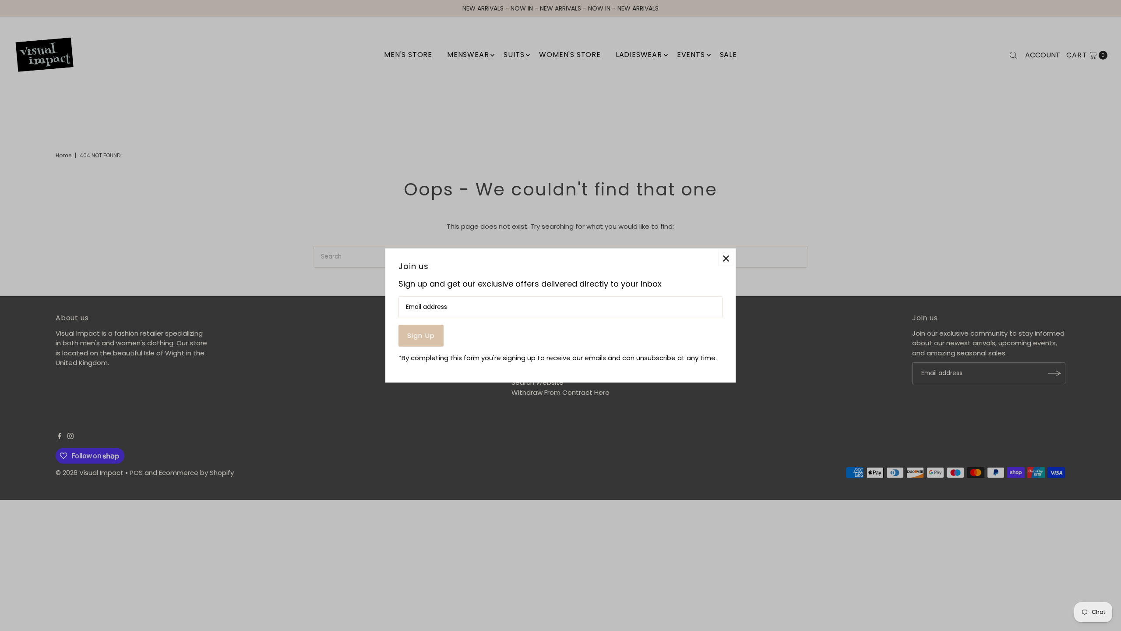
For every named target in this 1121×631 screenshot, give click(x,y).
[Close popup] (725, 258)
